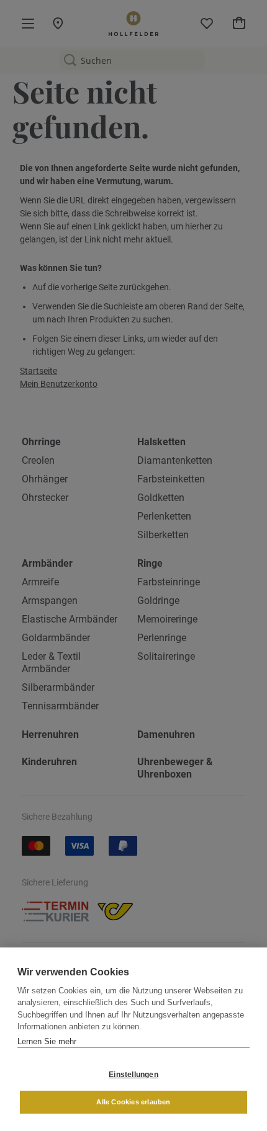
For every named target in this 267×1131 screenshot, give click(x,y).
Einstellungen (133, 1074)
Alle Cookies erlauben (133, 1102)
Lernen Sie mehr (46, 1041)
